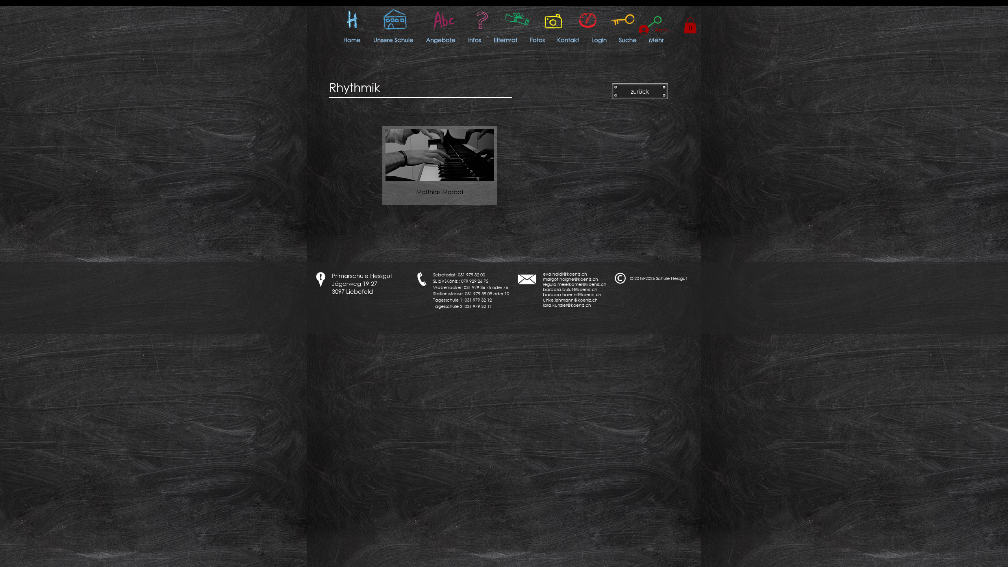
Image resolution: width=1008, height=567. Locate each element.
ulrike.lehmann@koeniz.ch (570, 300)
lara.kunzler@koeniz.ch (567, 305)
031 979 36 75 (477, 287)
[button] (690, 25)
